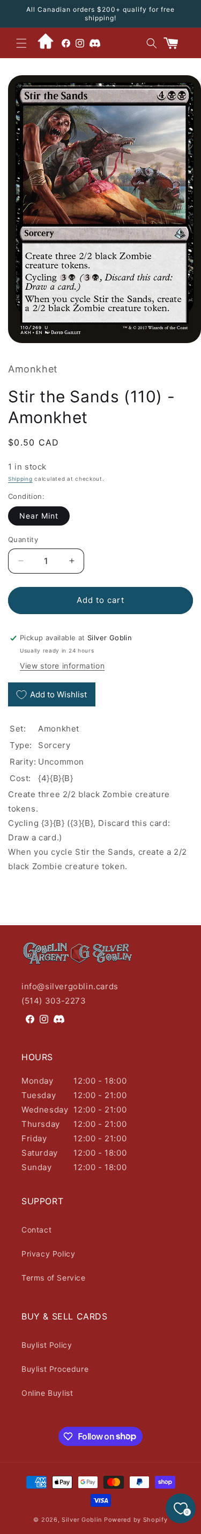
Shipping (20, 478)
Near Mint (38, 515)
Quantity (23, 539)
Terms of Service (53, 1277)
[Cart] (175, 43)
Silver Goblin (82, 1519)
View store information (62, 665)
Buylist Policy (46, 1344)
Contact (36, 1229)
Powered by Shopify (136, 1519)
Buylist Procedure (54, 1368)
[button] (21, 43)
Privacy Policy (48, 1253)
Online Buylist (47, 1392)
